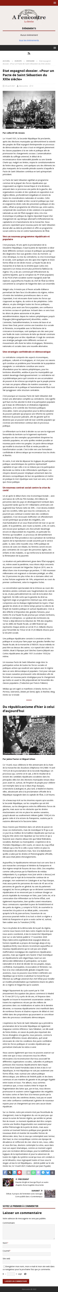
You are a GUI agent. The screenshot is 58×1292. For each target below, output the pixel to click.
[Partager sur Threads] (52, 1172)
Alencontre (23, 86)
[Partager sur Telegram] (43, 1172)
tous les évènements (29, 40)
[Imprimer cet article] (28, 1172)
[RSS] (29, 53)
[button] (54, 3)
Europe (18, 61)
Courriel (6, 1251)
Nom (5, 1243)
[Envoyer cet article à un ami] (24, 1172)
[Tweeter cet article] (9, 1172)
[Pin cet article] (19, 1172)
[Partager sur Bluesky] (47, 1172)
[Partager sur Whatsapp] (33, 1172)
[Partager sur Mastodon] (38, 1172)
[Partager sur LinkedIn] (14, 1172)
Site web (6, 1258)
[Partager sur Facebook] (5, 1172)
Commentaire (9, 1223)
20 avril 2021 (10, 86)
